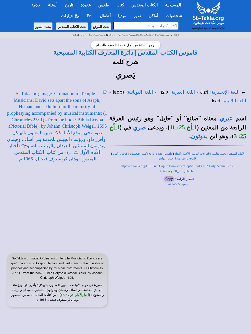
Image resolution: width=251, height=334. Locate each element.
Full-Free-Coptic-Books (101, 35)
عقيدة (159, 153)
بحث (223, 153)
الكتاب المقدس (236, 153)
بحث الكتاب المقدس (72, 26)
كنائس (123, 153)
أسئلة (178, 153)
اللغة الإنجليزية (225, 92)
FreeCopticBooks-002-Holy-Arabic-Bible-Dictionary (143, 35)
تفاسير (215, 153)
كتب (144, 153)
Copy (169, 178)
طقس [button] (103, 5)
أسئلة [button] (53, 5)
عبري (226, 118)
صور (170, 158)
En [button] (89, 15)
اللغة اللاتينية (234, 100)
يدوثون (199, 136)
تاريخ (151, 153)
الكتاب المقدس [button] (144, 5)
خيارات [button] (67, 15)
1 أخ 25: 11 (183, 127)
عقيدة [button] (86, 5)
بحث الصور (43, 26)
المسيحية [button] (173, 5)
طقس (168, 153)
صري (139, 127)
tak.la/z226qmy (177, 184)
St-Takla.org (78, 35)
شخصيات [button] (175, 15)
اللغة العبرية (183, 92)
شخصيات (134, 153)
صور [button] (137, 15)
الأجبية (186, 153)
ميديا (177, 158)
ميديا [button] (122, 15)
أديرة (115, 153)
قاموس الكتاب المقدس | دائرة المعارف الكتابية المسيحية (125, 52)
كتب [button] (120, 5)
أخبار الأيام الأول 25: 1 (75, 295)
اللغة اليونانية (140, 92)
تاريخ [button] (69, 5)
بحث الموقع (101, 26)
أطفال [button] (105, 15)
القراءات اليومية (201, 153)
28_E (176, 35)
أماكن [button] (153, 15)
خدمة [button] (36, 5)
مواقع (162, 158)
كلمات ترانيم (189, 158)
